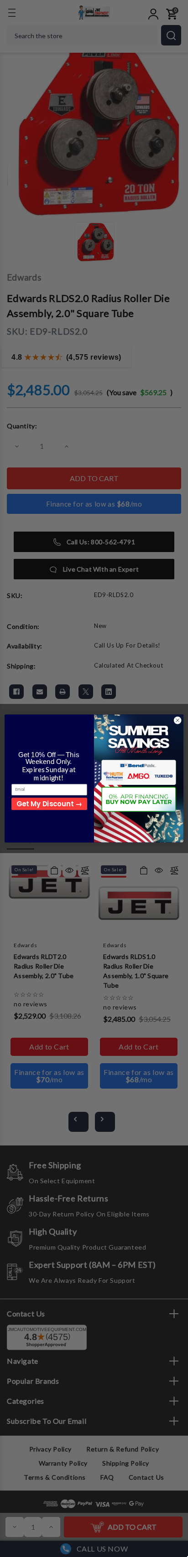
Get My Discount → (49, 804)
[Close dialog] (177, 720)
